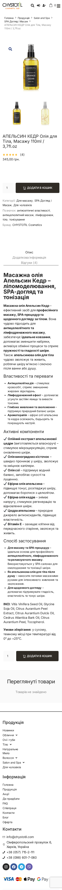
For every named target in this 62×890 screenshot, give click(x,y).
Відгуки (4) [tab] (29, 263)
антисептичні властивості (33, 210)
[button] (58, 6)
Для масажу (24, 200)
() (22, 154)
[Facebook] (13, 866)
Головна (9, 17)
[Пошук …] (32, 6)
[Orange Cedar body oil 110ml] (31, 69)
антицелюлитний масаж (18, 215)
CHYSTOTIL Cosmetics (27, 225)
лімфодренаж (44, 215)
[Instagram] (6, 866)
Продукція (24, 17)
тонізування (17, 219)
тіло (5, 219)
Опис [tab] (29, 252)
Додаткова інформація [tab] (29, 257)
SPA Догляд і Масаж (16, 21)
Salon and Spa (42, 17)
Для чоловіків (22, 205)
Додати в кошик (39, 188)
